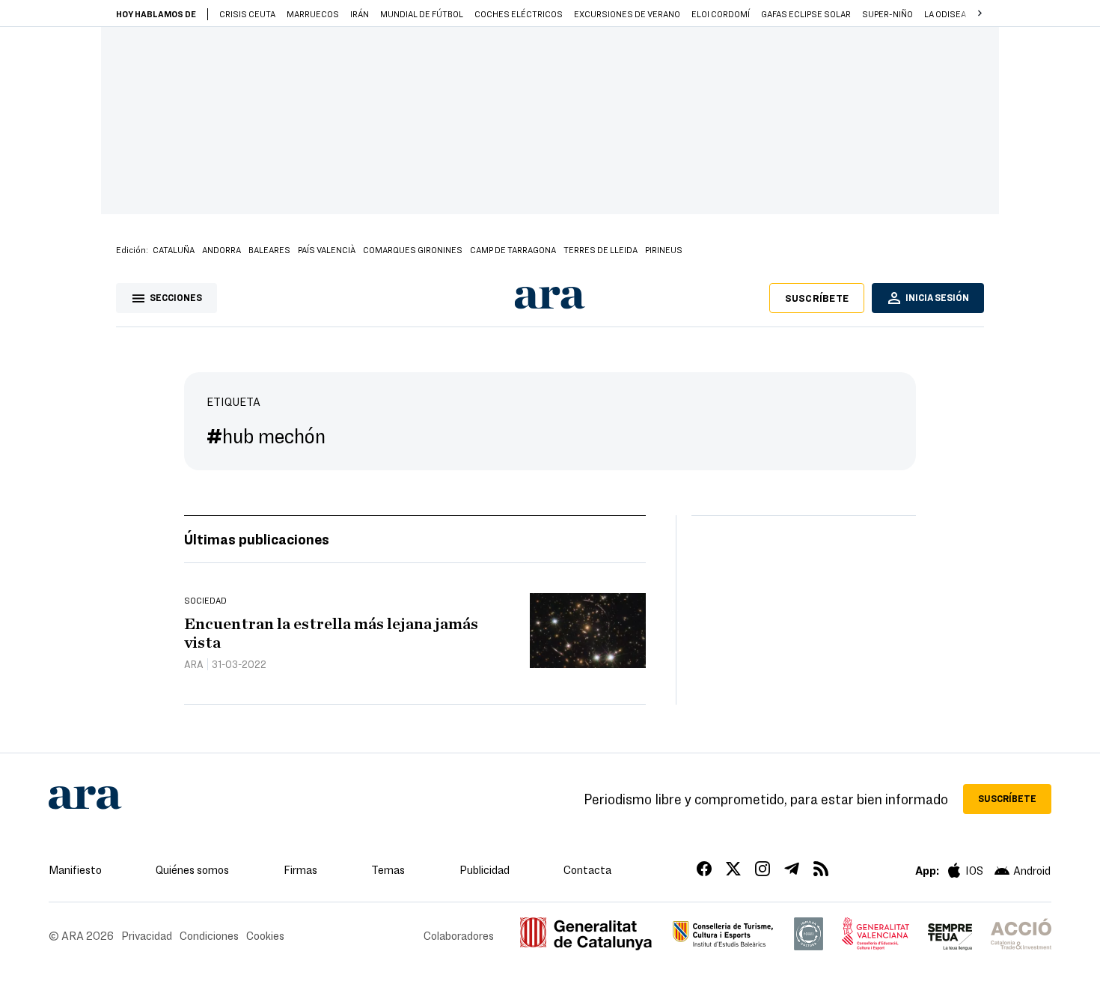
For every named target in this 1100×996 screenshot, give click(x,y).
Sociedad (205, 600)
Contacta (587, 869)
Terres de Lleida (600, 249)
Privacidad (146, 935)
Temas (388, 869)
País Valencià (326, 249)
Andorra (221, 249)
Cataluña (174, 249)
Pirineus (663, 249)
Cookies (265, 935)
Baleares (269, 249)
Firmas (300, 869)
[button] (979, 13)
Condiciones (209, 935)
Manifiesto (75, 869)
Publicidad (484, 869)
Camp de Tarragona (513, 249)
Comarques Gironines (412, 249)
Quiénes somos (192, 869)
